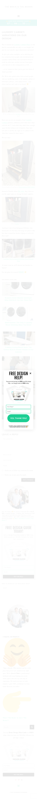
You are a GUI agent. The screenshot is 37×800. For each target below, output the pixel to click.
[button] (30, 373)
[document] (18, 400)
